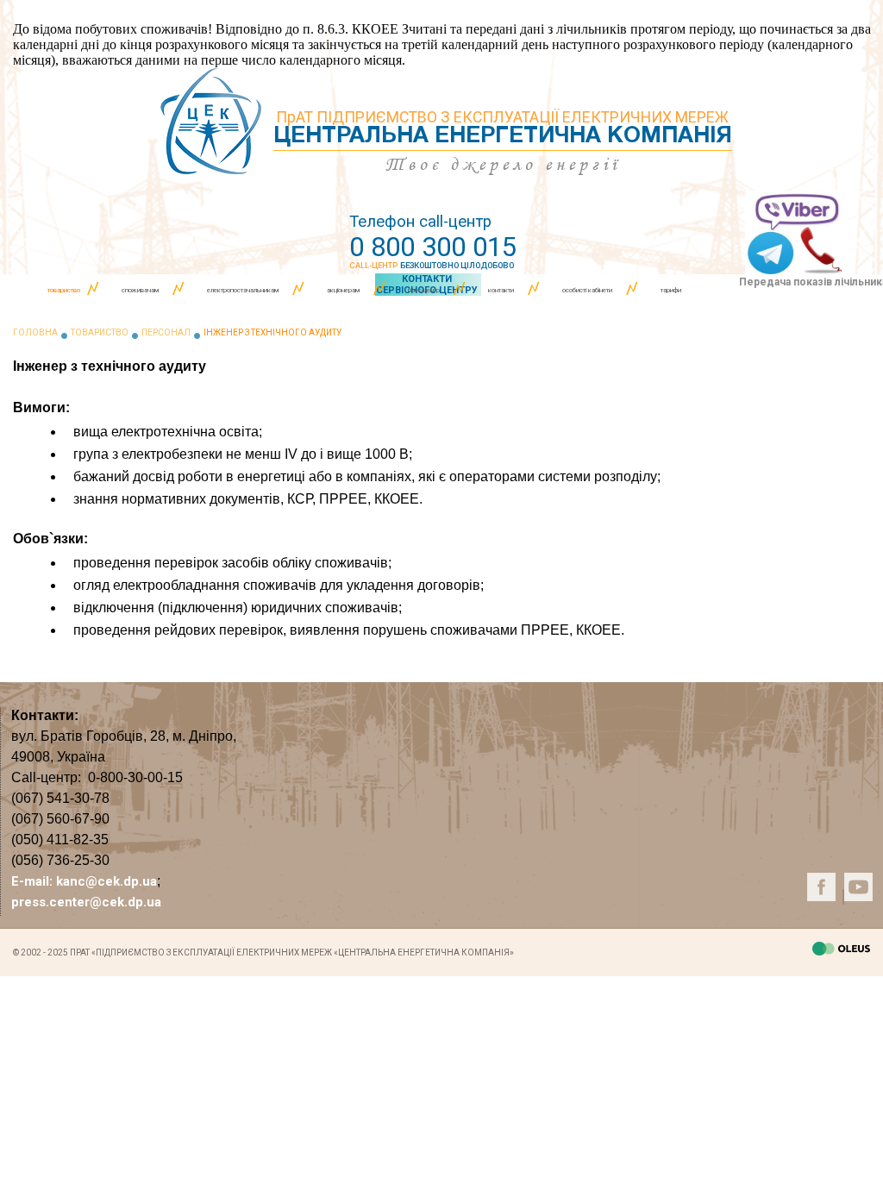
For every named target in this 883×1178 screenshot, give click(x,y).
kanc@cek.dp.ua (106, 881)
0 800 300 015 (433, 247)
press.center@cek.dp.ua (86, 902)
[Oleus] (841, 950)
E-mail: (33, 881)
